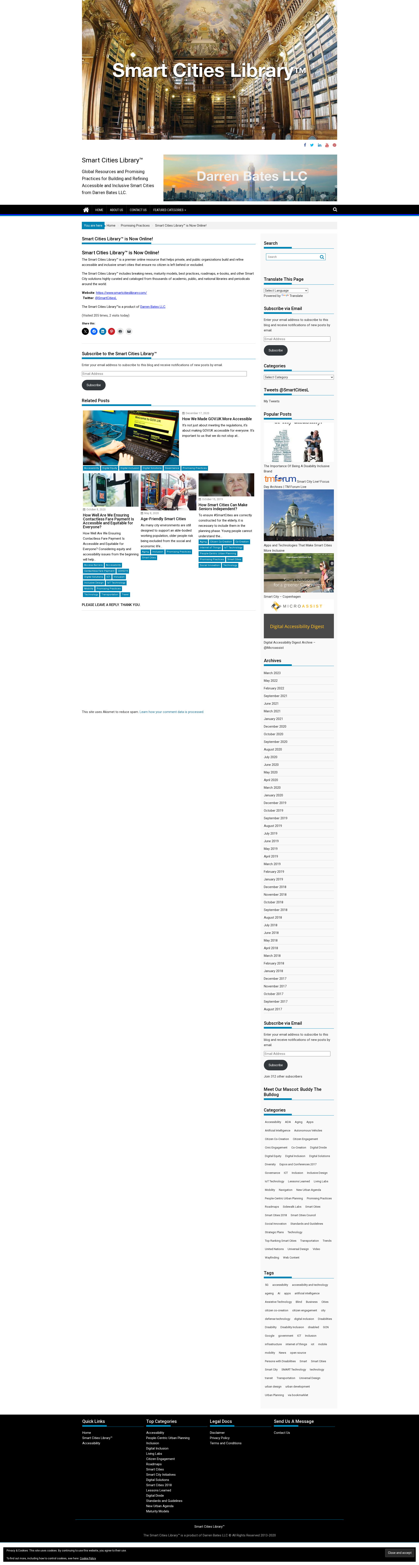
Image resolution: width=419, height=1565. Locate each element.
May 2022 (271, 681)
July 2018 (270, 925)
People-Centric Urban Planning (218, 553)
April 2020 (271, 780)
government (285, 1335)
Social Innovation (210, 565)
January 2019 (273, 879)
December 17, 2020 (197, 413)
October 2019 (273, 811)
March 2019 (272, 864)
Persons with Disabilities (280, 1361)
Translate (296, 296)
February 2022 (274, 688)
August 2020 (273, 749)
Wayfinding (272, 1257)
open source (298, 1352)
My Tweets (272, 401)
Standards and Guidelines (306, 1223)
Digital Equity (109, 468)
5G (266, 1284)
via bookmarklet (298, 1395)
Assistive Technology (278, 1301)
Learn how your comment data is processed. (172, 712)
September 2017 (275, 1002)
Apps (309, 1122)
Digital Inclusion (129, 468)
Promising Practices (195, 468)
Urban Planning (274, 1395)
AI (279, 1293)
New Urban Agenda (308, 1189)
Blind (299, 1301)
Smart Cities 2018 (276, 1215)
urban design (273, 1386)
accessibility (280, 1284)
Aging (145, 551)
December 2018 (275, 887)
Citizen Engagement (305, 1139)
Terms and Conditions (226, 1443)
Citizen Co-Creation (221, 541)
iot (312, 1344)
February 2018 (274, 963)
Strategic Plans (274, 1232)
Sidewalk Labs (292, 1206)
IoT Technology (116, 582)
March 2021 (272, 711)
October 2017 (273, 994)
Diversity (270, 1164)
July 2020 (270, 757)
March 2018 (272, 956)
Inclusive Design (94, 582)
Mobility (88, 588)
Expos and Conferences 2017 (298, 1164)
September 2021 (275, 696)
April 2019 (271, 856)
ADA (288, 1122)
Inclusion (119, 576)
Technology (91, 594)
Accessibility (91, 468)
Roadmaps (272, 1206)
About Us (116, 210)
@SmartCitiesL (106, 298)
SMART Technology (294, 1369)
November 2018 (275, 895)
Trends (327, 1240)
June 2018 (271, 933)
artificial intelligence (307, 1293)
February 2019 (274, 872)
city (323, 1310)
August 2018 (273, 917)
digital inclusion (304, 1319)
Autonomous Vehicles (308, 1130)
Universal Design (298, 1249)
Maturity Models (157, 1511)
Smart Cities (149, 557)
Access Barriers (93, 565)
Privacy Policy (220, 1438)
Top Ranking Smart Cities (280, 1240)
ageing (269, 1293)
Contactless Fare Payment (99, 571)
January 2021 (273, 719)
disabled (313, 1327)
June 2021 (271, 704)
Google (269, 1335)
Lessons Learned (299, 1181)
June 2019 (271, 841)
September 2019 (275, 818)
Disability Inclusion (292, 1327)
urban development (297, 1386)
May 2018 (271, 940)
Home (99, 210)
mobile (322, 1344)
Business (312, 1301)
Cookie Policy (88, 1558)
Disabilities (325, 1319)
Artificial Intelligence (277, 1130)
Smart (303, 1361)
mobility (270, 1352)
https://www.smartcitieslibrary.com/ (121, 293)
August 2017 (273, 1009)
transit (269, 1378)
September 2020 (275, 742)
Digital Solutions (152, 468)
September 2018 (275, 910)
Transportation (109, 594)
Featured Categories (168, 210)
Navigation (285, 1189)
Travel (125, 594)
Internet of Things (210, 547)
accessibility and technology (310, 1284)
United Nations (274, 1249)
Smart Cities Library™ (112, 160)
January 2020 (273, 795)
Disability (270, 1327)
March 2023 (272, 673)
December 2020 (275, 726)
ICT (108, 576)
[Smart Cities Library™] (86, 209)
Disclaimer (217, 1433)
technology (317, 1369)
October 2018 (273, 902)
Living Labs (321, 1181)
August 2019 (273, 826)
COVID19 (123, 571)
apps (287, 1293)
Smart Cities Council (303, 1215)
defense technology (277, 1319)
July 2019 (270, 833)
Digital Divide (318, 1147)
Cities (324, 1301)
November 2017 (275, 986)
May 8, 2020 (151, 513)
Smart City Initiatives (161, 1475)
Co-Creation (242, 541)
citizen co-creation (276, 1310)
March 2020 (272, 788)
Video (316, 1249)
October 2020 (273, 734)
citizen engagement (304, 1310)
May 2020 (271, 772)
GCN (326, 1327)
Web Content (291, 1257)
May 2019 (271, 849)
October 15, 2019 (212, 499)
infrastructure (273, 1344)
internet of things (296, 1344)
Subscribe (94, 385)
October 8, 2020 (96, 509)
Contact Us (138, 210)
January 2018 (273, 971)
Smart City (271, 1369)
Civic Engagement (276, 1147)
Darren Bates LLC (152, 307)
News (282, 1352)
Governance (172, 468)
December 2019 (275, 803)
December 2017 (275, 979)
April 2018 (271, 948)
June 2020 (271, 765)
